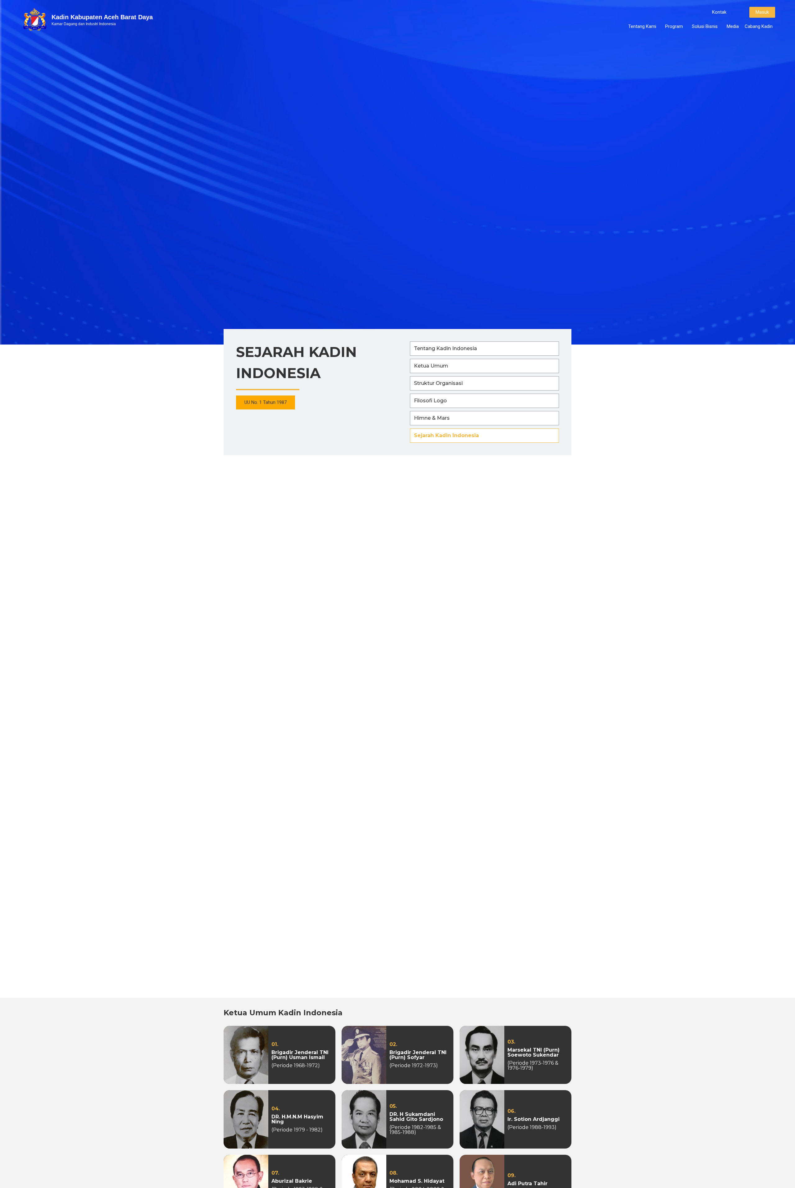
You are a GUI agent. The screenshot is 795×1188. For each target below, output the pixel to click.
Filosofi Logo (430, 401)
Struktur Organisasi (438, 383)
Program (674, 26)
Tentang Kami (642, 26)
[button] (719, 12)
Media (733, 26)
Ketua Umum (431, 366)
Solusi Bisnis (705, 26)
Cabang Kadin (759, 26)
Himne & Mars (432, 418)
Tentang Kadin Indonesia (445, 348)
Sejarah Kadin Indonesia (446, 435)
